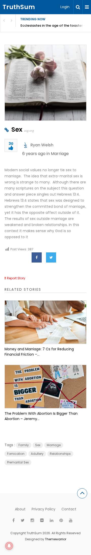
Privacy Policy (43, 509)
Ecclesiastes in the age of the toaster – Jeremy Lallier (55, 25)
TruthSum (19, 7)
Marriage (60, 154)
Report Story (16, 278)
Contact (68, 509)
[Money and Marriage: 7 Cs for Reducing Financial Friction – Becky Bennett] (45, 322)
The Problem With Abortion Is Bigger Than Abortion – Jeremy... (41, 416)
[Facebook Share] (37, 257)
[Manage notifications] (9, 546)
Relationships (60, 454)
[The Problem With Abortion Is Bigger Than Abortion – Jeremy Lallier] (45, 386)
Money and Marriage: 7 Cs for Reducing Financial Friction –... (39, 351)
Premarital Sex (18, 462)
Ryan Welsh (41, 145)
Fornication (16, 454)
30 (11, 144)
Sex (16, 129)
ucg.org (29, 130)
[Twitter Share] (51, 257)
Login (65, 6)
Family (23, 445)
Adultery (37, 454)
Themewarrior (55, 539)
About (20, 509)
